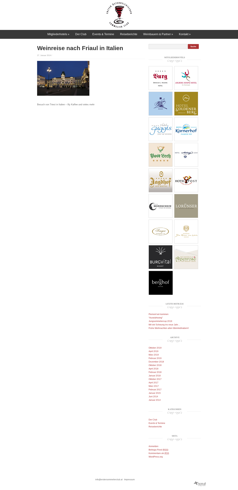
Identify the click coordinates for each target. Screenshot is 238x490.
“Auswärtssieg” (156, 318)
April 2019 (153, 351)
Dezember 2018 (156, 362)
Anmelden (153, 446)
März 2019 (154, 355)
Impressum (129, 479)
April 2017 (153, 382)
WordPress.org (156, 457)
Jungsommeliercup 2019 (160, 321)
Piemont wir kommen (158, 314)
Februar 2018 (155, 372)
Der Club (80, 34)
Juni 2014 (153, 396)
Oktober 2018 (155, 365)
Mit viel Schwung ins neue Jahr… (164, 324)
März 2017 (154, 386)
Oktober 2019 (155, 348)
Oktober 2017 (155, 379)
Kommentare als (159, 453)
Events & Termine (103, 34)
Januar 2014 (155, 400)
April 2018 (153, 369)
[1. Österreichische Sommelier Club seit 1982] (119, 15)
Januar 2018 (155, 375)
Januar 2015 (155, 393)
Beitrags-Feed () (158, 450)
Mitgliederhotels (58, 34)
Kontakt (185, 34)
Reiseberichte (128, 34)
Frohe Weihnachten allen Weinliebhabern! (169, 328)
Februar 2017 (155, 389)
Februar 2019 (155, 358)
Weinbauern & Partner (158, 34)
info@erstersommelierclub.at (108, 479)
